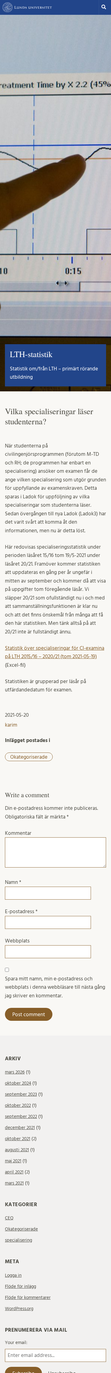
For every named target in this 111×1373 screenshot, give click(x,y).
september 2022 (21, 1116)
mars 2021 (14, 1183)
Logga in (13, 1275)
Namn (13, 882)
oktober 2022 (18, 1105)
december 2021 (20, 1127)
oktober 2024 (18, 1083)
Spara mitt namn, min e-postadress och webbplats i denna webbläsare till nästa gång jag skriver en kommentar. (55, 987)
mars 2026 (15, 1072)
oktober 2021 (17, 1138)
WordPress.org (19, 1308)
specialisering (18, 1240)
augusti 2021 (17, 1150)
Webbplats (17, 940)
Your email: (16, 1342)
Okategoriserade (28, 757)
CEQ (9, 1218)
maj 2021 (13, 1161)
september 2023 (21, 1094)
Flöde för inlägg (20, 1286)
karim (11, 725)
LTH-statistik (31, 354)
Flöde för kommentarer (28, 1297)
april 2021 (14, 1172)
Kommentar (18, 833)
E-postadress (21, 911)
